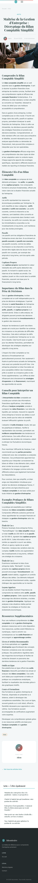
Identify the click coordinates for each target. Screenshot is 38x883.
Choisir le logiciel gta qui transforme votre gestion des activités (18, 800)
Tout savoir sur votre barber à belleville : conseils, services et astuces (18, 815)
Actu (9, 8)
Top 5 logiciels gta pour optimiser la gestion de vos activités (16, 822)
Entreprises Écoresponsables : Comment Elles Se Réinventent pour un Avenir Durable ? (18, 808)
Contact (4, 871)
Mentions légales (7, 867)
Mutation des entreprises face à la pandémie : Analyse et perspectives (16, 794)
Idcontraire (11, 840)
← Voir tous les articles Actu (12, 769)
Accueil (4, 8)
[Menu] (22, 1)
